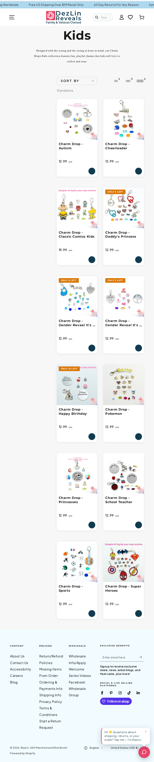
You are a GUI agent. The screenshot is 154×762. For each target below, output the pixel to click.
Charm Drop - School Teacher (118, 500)
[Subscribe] (141, 657)
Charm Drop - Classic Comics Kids (77, 235)
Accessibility (20, 669)
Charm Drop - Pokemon (117, 412)
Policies (45, 646)
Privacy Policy (50, 701)
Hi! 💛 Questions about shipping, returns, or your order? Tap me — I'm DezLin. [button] (123, 735)
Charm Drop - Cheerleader (117, 146)
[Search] (96, 17)
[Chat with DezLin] (144, 752)
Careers (16, 675)
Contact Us (19, 663)
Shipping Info (50, 695)
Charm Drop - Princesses (71, 500)
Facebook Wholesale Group (77, 688)
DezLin (25, 747)
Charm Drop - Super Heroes (123, 588)
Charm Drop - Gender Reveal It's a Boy (77, 323)
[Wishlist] (130, 17)
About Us (17, 656)
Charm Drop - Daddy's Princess (120, 235)
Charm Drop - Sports (71, 588)
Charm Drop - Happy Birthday (73, 412)
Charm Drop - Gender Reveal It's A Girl (123, 323)
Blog (14, 682)
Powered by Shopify (22, 753)
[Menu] (12, 17)
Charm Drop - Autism (71, 146)
